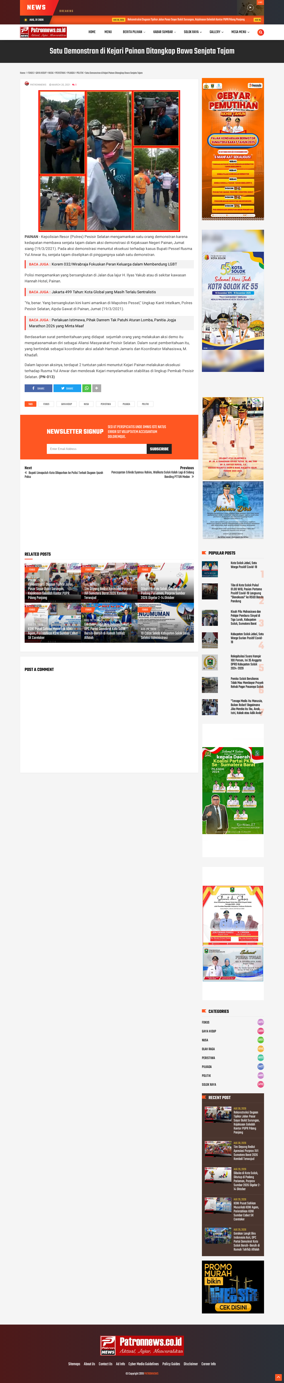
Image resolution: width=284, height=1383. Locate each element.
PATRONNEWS (151, 1373)
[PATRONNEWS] (142, 1355)
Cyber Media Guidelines (143, 1364)
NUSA (86, 404)
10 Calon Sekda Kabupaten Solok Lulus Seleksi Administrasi (165, 635)
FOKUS (46, 404)
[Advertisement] (109, 517)
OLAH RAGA (208, 1049)
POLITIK (145, 404)
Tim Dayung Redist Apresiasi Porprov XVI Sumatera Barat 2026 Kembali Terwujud (108, 593)
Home (92, 32)
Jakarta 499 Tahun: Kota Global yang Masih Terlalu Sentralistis (104, 292)
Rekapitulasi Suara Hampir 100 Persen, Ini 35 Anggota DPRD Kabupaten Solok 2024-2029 (246, 662)
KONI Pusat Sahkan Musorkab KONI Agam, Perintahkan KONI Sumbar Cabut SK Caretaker (52, 633)
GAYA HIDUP (66, 404)
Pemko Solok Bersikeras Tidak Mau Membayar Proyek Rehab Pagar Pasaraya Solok (247, 683)
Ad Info (120, 1364)
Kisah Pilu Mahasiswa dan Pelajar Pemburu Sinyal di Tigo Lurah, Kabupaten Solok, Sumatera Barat (246, 618)
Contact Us (105, 1364)
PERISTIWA (106, 404)
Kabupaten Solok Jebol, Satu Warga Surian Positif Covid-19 (247, 638)
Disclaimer (191, 1364)
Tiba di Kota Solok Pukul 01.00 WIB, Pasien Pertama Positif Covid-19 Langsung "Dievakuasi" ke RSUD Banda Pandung (247, 593)
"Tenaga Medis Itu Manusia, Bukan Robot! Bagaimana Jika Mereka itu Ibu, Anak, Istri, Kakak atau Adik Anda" (246, 707)
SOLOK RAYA (209, 1085)
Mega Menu (238, 32)
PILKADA (126, 404)
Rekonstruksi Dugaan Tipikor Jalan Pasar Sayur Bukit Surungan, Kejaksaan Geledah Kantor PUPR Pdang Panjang (150, 19)
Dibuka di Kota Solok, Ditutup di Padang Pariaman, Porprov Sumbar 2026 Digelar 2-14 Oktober (163, 593)
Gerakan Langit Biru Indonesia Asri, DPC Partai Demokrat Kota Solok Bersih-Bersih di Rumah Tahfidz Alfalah (106, 631)
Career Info (208, 1364)
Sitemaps (74, 1364)
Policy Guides (171, 1364)
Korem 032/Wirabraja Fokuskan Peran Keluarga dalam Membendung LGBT (114, 264)
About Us (89, 1364)
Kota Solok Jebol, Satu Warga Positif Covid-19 (244, 565)
